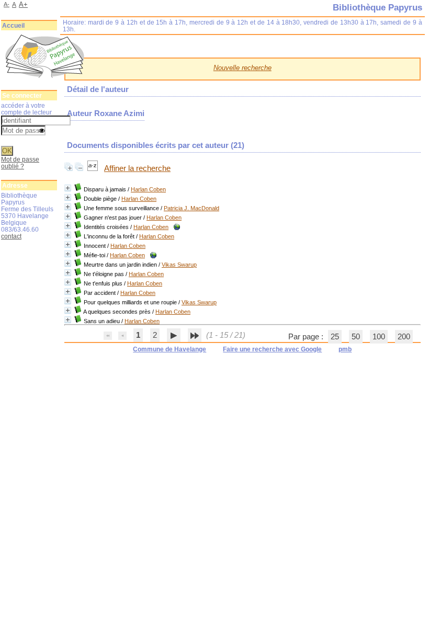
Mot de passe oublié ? (20, 162)
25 (335, 337)
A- (6, 4)
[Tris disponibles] (93, 168)
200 (404, 337)
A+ (23, 4)
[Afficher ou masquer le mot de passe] (42, 131)
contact (11, 236)
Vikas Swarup (179, 264)
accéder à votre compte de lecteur (26, 109)
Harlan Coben (148, 189)
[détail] (67, 188)
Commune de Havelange (169, 349)
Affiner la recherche (137, 168)
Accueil (13, 25)
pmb (345, 349)
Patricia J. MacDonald (191, 208)
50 (356, 337)
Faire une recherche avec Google (272, 349)
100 (378, 337)
